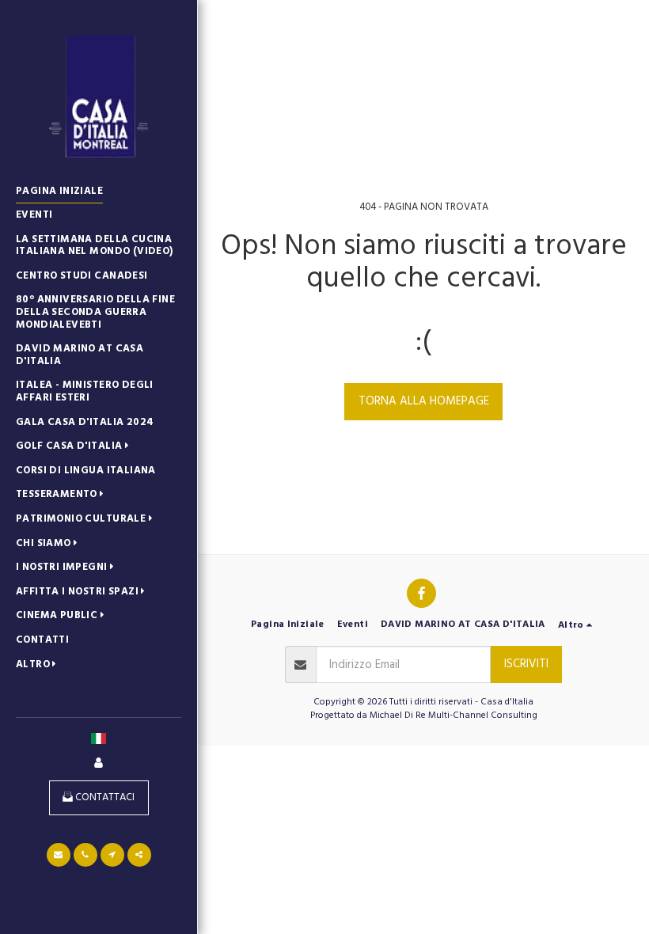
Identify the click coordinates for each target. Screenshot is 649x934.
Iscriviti (526, 663)
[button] (75, 447)
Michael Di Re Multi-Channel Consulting (453, 715)
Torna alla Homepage (424, 401)
